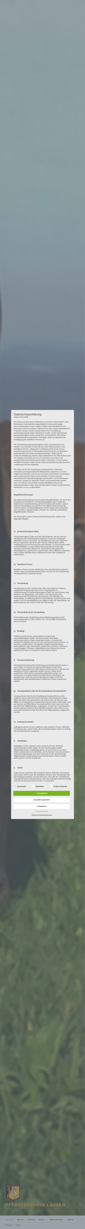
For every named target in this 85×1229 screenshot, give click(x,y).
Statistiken (39, 786)
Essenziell (21, 786)
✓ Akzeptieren (41, 793)
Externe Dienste (60, 786)
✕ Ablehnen (42, 806)
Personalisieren (42, 812)
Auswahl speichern (42, 800)
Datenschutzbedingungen (42, 815)
